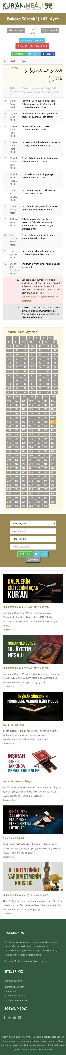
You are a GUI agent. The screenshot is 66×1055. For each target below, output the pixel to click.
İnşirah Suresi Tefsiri (14, 724)
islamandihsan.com (14, 986)
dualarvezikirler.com (14, 995)
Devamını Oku (9, 630)
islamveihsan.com (13, 980)
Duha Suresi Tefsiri (13, 838)
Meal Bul (25, 554)
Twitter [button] (35, 53)
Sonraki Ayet (49, 30)
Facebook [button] (49, 53)
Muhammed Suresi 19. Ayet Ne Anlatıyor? (26, 667)
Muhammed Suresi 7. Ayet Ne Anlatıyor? (25, 894)
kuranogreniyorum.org (16, 1000)
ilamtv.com (10, 991)
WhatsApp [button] (19, 53)
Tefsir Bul (42, 554)
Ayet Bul (34, 559)
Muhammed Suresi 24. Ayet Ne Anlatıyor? (26, 606)
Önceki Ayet (17, 30)
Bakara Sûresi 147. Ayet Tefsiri (32, 46)
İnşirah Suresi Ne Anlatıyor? (18, 781)
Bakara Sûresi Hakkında (32, 40)
